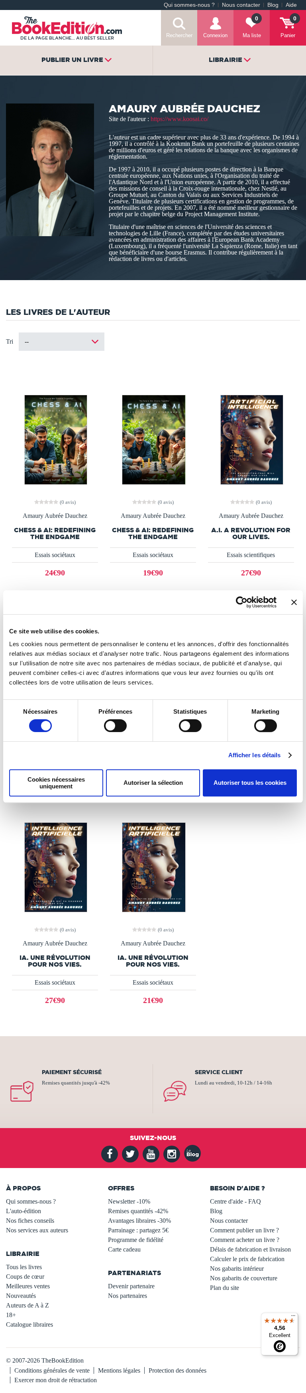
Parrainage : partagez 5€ (138, 1230)
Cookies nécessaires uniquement (56, 783)
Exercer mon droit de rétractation (55, 1380)
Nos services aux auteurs (37, 1230)
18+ (11, 1314)
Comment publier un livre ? (244, 1230)
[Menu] (293, 1317)
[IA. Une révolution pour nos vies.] (55, 866)
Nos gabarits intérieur (237, 1268)
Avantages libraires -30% (139, 1220)
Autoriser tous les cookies (250, 782)
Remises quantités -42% (138, 1211)
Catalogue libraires (29, 1324)
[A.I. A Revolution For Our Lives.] (251, 439)
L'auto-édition (23, 1211)
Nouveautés (21, 1295)
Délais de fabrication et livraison (250, 1249)
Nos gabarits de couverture (243, 1278)
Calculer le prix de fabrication (247, 1259)
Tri (9, 341)
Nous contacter (241, 5)
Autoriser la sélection (153, 782)
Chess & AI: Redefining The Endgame (55, 533)
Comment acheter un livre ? (244, 1239)
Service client (219, 1072)
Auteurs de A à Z (27, 1305)
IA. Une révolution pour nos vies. (55, 961)
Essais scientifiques (251, 554)
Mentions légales (119, 1370)
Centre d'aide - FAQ (235, 1201)
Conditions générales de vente (52, 1370)
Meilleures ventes (28, 1286)
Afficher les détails (254, 755)
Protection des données (177, 1370)
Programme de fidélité (135, 1239)
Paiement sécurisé (72, 1072)
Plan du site (224, 1287)
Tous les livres (24, 1267)
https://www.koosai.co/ (179, 118)
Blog (273, 5)
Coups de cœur (25, 1276)
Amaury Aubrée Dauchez (55, 516)
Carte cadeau (124, 1249)
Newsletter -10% (129, 1201)
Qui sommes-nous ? (189, 5)
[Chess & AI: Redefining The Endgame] (55, 439)
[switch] (115, 725)
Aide (291, 5)
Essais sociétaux (55, 554)
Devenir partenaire (131, 1286)
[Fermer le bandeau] (294, 602)
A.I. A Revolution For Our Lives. (250, 533)
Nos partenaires (127, 1295)
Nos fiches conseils (30, 1220)
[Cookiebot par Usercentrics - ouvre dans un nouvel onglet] (242, 602)
